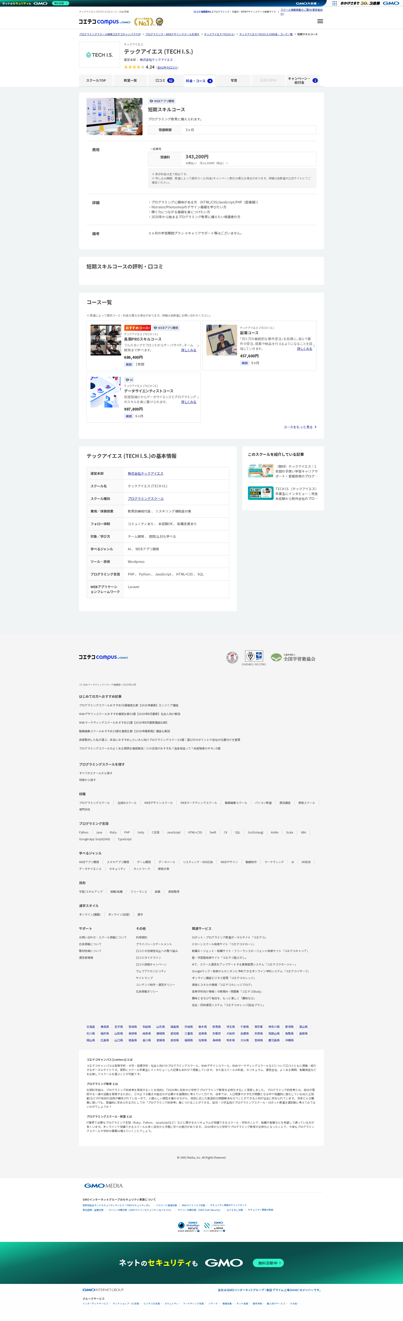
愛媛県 (160, 1040)
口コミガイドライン (148, 957)
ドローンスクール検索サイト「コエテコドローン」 (224, 944)
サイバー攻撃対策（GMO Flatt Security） (200, 1210)
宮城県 (133, 1026)
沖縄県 (289, 1040)
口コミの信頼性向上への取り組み (157, 951)
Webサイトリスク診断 (193, 1205)
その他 (293, 1303)
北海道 (91, 1026)
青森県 (105, 1026)
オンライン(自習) (119, 914)
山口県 (119, 1040)
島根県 (303, 1033)
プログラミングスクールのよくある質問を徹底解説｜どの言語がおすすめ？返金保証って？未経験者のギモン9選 (149, 748)
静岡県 (160, 1033)
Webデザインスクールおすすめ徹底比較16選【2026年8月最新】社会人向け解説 (129, 714)
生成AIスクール (127, 803)
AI (293, 862)
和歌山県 (274, 1033)
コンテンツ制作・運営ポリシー (155, 984)
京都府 (216, 1033)
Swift (213, 832)
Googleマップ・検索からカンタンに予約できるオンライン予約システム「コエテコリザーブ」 (251, 971)
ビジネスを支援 (152, 1303)
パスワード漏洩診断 (166, 1205)
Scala (289, 832)
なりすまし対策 (235, 1210)
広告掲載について (90, 944)
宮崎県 (258, 1040)
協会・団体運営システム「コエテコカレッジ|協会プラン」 (228, 1005)
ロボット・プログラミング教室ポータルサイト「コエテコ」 (230, 937)
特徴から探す (87, 780)
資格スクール (306, 803)
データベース (167, 862)
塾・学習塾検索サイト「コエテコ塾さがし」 (220, 957)
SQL (237, 832)
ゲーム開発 (144, 862)
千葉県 (244, 1026)
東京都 (258, 1026)
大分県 (244, 1040)
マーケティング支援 (193, 1303)
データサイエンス (90, 869)
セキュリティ (117, 869)
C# (225, 832)
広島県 (105, 1040)
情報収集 (227, 1303)
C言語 (155, 832)
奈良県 (258, 1033)
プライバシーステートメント (154, 944)
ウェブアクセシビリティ (151, 971)
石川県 (91, 1033)
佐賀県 (202, 1040)
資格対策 (163, 869)
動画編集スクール (236, 803)
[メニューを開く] (320, 21)
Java (99, 832)
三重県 (188, 1033)
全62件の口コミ (167, 67)
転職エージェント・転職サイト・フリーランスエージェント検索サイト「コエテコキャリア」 (250, 951)
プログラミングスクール (146, 498)
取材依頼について (90, 951)
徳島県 (133, 1040)
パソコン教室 (263, 803)
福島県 (174, 1026)
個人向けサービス (276, 1303)
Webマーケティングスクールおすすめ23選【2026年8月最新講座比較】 (124, 722)
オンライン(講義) (90, 914)
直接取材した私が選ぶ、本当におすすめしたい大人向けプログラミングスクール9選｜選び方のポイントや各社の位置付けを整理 (159, 740)
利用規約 (141, 937)
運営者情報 (86, 957)
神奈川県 (274, 1026)
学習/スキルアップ (91, 891)
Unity (141, 832)
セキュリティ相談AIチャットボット (228, 1205)
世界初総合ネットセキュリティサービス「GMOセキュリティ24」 (117, 1205)
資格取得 (173, 891)
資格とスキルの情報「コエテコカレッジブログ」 (223, 984)
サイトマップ (144, 978)
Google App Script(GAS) (94, 839)
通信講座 (285, 803)
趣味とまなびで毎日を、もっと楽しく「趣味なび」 (224, 998)
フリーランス (138, 891)
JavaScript (174, 832)
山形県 (160, 1026)
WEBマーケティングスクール (199, 803)
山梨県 (119, 1033)
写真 (234, 80)
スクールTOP (96, 80)
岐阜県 (146, 1033)
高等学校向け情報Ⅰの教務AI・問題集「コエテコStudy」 (227, 991)
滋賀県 (202, 1033)
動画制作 (251, 862)
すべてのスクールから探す (95, 773)
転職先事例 (268, 80)
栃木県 (202, 1026)
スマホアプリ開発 (118, 862)
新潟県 (289, 1026)
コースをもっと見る (298, 427)
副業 (157, 891)
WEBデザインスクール (158, 803)
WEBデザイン (229, 862)
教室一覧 (130, 80)
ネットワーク (141, 869)
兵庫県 (244, 1033)
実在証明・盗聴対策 (93, 1210)
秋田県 (146, 1026)
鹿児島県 (274, 1040)
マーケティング (274, 862)
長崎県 (216, 1040)
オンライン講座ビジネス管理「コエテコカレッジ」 (224, 978)
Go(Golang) (255, 832)
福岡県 (188, 1040)
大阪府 (230, 1033)
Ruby (113, 832)
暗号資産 (257, 1303)
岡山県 (91, 1040)
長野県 (133, 1033)
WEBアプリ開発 (89, 862)
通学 (140, 914)
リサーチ (213, 1303)
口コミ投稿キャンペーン (151, 964)
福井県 (105, 1033)
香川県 (146, 1040)
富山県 (303, 1026)
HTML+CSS (195, 832)
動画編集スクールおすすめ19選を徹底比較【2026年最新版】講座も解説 (124, 731)
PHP (127, 832)
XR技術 (306, 862)
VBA (303, 832)
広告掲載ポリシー (147, 991)
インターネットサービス (95, 1303)
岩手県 (119, 1026)
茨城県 (188, 1026)
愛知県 (174, 1033)
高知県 (174, 1040)
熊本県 (230, 1040)
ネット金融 (242, 1303)
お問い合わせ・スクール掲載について (103, 937)
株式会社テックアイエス (156, 59)
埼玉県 (230, 1026)
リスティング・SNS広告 (198, 862)
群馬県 (216, 1026)
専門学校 (84, 809)
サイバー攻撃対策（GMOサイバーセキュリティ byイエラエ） (140, 1210)
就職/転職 (116, 891)
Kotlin (274, 832)
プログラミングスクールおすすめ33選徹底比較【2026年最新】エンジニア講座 (128, 705)
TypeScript (125, 839)
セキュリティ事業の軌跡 (260, 1209)
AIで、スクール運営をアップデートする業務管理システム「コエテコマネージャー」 (245, 964)
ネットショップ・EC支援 (126, 1303)
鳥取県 (289, 1033)
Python (83, 832)
